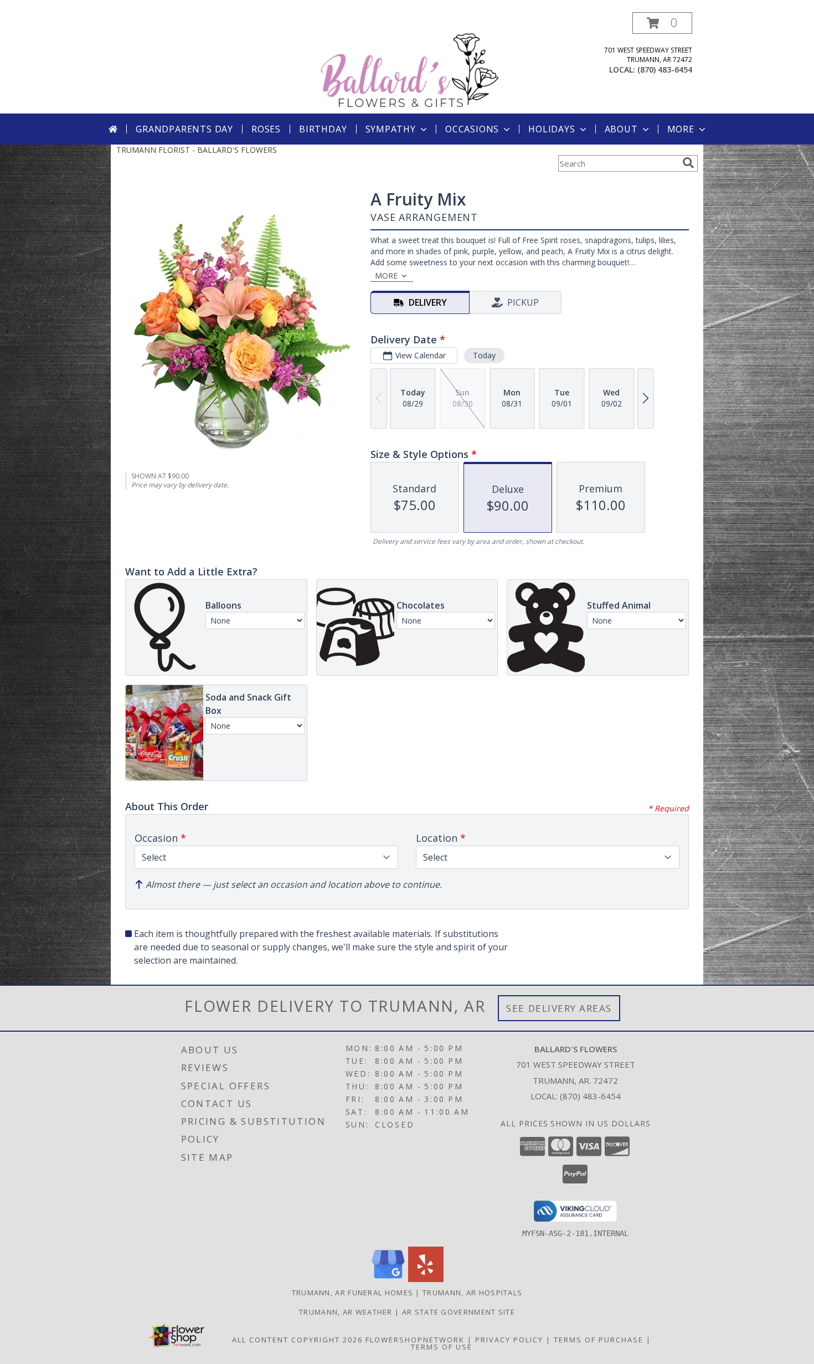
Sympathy (390, 129)
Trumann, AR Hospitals (472, 1293)
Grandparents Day (184, 129)
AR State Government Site (458, 1312)
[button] (662, 23)
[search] (688, 163)
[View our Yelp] (426, 1279)
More (680, 129)
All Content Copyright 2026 (297, 1340)
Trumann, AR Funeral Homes (353, 1293)
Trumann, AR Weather (346, 1312)
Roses (266, 129)
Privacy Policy (509, 1340)
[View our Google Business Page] (388, 1279)
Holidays (551, 129)
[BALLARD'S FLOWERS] (409, 63)
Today (484, 355)
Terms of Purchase (598, 1340)
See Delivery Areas (559, 1008)
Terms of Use (441, 1347)
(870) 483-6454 (664, 69)
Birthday (323, 129)
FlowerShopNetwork (415, 1340)
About (621, 129)
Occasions (472, 129)
